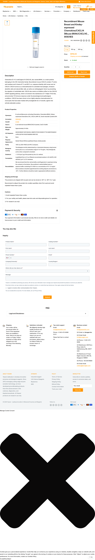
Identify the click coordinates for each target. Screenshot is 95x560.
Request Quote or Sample (77, 76)
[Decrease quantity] (71, 67)
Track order (86, 11)
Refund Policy (56, 384)
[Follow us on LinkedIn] (61, 405)
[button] (84, 9)
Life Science (37, 11)
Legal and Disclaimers (16, 313)
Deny (5, 559)
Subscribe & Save (86, 1)
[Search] (68, 6)
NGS (14, 11)
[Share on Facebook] (81, 40)
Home (4, 16)
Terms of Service (57, 377)
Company (66, 11)
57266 (17, 122)
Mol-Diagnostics (24, 11)
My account (77, 7)
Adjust (9, 559)
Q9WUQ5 (18, 119)
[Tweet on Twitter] (86, 40)
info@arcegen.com (82, 337)
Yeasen (66, 40)
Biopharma (6, 11)
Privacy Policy (56, 379)
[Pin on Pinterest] (84, 40)
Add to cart (70, 72)
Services (47, 11)
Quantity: (67, 67)
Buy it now (84, 72)
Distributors (76, 11)
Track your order (57, 389)
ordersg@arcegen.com (83, 365)
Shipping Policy (56, 381)
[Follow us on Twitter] (53, 405)
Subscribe (78, 390)
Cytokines (20, 16)
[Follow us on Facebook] (51, 405)
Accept (2, 559)
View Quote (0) (93, 37)
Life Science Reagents (37, 379)
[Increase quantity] (79, 67)
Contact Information (58, 386)
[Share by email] (89, 40)
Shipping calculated (75, 56)
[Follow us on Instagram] (56, 405)
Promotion (57, 11)
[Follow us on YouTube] (59, 405)
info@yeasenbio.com (59, 329)
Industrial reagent (36, 377)
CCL (26, 16)
